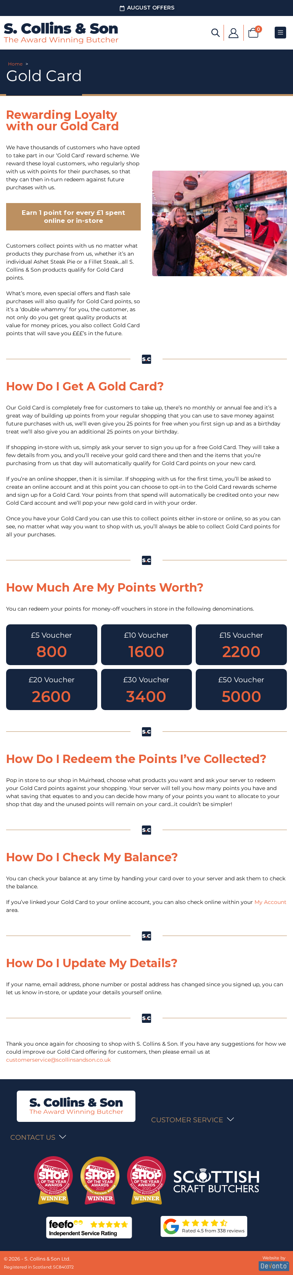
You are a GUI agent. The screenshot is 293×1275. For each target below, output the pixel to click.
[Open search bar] (215, 32)
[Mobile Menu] (280, 32)
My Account (270, 902)
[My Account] (234, 32)
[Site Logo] (61, 33)
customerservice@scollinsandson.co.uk (58, 1059)
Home (15, 64)
